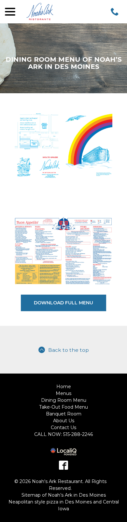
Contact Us (63, 427)
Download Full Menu (63, 303)
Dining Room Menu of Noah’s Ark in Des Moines (64, 63)
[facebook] (63, 465)
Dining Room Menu (63, 400)
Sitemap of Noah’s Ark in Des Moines (63, 495)
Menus (63, 393)
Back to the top (68, 350)
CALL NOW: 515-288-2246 (63, 434)
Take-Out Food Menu (63, 407)
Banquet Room (63, 414)
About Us (63, 421)
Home (63, 386)
